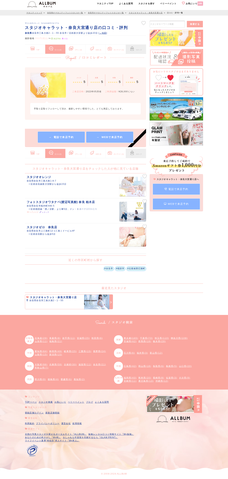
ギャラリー (119, 50)
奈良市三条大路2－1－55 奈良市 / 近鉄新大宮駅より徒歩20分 (62, 33)
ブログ (89, 402)
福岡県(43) (130, 378)
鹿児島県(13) (146, 381)
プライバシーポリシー (47, 423)
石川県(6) (129, 353)
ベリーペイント (76, 402)
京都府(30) (70, 364)
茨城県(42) (130, 341)
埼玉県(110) (162, 338)
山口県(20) (185, 366)
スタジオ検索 (46, 402)
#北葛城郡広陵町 (136, 268)
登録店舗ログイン (34, 413)
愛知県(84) (41, 351)
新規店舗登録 (52, 413)
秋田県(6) (97, 338)
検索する (195, 24)
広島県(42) (130, 366)
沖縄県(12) (162, 381)
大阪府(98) (41, 364)
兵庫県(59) (55, 364)
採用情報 (77, 423)
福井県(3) (142, 353)
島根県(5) (171, 366)
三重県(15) (85, 351)
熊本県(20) (144, 378)
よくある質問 (102, 402)
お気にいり (193, 3)
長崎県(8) (158, 378)
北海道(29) (41, 338)
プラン (78, 50)
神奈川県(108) (179, 338)
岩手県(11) (68, 338)
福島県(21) (55, 341)
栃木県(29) (159, 341)
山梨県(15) (41, 354)
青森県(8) (55, 338)
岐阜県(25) (70, 351)
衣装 (98, 50)
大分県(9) (184, 378)
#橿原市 (120, 268)
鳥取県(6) (158, 366)
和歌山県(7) (41, 368)
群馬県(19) (144, 341)
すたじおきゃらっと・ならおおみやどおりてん (42, 23)
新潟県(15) (55, 354)
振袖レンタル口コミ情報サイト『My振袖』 (111, 434)
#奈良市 (108, 268)
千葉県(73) (146, 338)
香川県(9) (40, 379)
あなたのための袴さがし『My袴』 (43, 437)
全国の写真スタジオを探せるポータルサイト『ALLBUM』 (56, 434)
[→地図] (103, 33)
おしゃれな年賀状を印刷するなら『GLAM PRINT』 (90, 437)
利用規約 (29, 423)
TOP (38, 50)
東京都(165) (131, 338)
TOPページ (31, 402)
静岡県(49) (55, 351)
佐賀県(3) (171, 378)
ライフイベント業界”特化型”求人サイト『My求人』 (52, 440)
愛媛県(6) (66, 379)
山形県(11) (41, 341)
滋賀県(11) (85, 364)
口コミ (58, 50)
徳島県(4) (53, 379)
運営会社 (66, 423)
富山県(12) (156, 353)
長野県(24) (99, 351)
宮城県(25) (83, 338)
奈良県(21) (99, 364)
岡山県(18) (144, 366)
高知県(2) (79, 379)
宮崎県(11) (130, 381)
